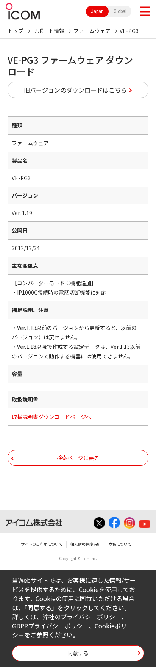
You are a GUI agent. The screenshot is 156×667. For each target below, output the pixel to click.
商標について (120, 544)
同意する (78, 653)
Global (120, 11)
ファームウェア (92, 31)
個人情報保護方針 (85, 544)
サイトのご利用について (41, 544)
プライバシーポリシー (91, 616)
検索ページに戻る (78, 457)
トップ (15, 31)
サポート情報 (48, 31)
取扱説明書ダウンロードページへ (51, 417)
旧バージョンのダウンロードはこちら (75, 89)
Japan (97, 11)
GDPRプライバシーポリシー (50, 625)
